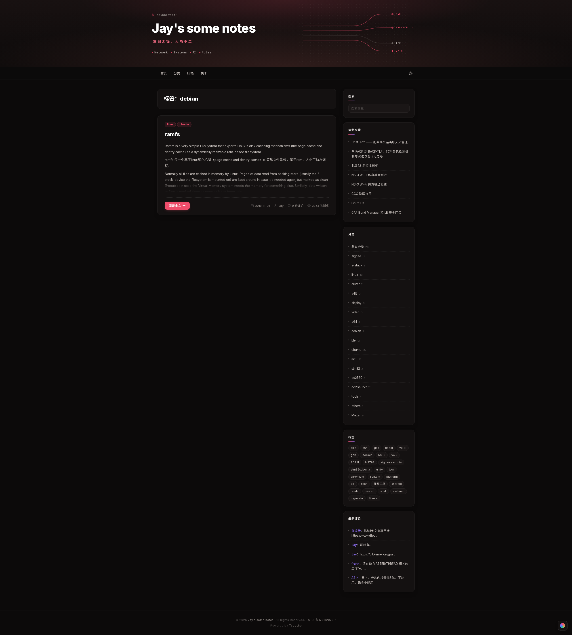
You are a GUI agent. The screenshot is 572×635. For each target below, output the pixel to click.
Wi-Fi (402, 447)
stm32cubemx (360, 469)
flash (364, 483)
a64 (355, 321)
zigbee (358, 256)
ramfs (172, 134)
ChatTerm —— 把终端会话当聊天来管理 (379, 142)
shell (383, 491)
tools (356, 396)
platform (392, 476)
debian (357, 331)
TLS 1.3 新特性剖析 (364, 165)
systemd (398, 491)
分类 (177, 73)
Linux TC (357, 203)
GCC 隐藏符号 (361, 194)
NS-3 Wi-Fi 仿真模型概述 (369, 184)
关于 (204, 73)
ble (355, 340)
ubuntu (184, 124)
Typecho (295, 625)
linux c (373, 498)
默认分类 (360, 247)
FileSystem (208, 146)
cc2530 (358, 378)
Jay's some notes (204, 28)
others (357, 406)
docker (367, 455)
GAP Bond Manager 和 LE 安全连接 (376, 212)
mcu (356, 359)
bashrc (369, 491)
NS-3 (381, 455)
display (358, 303)
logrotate (357, 498)
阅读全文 (175, 205)
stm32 (357, 368)
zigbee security (391, 462)
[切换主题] (411, 73)
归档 (190, 73)
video (357, 312)
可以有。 (366, 545)
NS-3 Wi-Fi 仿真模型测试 (369, 175)
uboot (389, 447)
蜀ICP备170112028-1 (322, 620)
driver (357, 284)
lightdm (375, 476)
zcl (353, 483)
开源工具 (379, 483)
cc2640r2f (361, 387)
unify (379, 469)
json (392, 469)
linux (170, 124)
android (396, 483)
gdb (353, 455)
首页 (163, 73)
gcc (376, 447)
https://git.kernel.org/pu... (377, 554)
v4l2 (356, 293)
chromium (357, 476)
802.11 (355, 462)
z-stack (358, 265)
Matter (357, 415)
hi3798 (369, 462)
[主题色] (563, 626)
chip (353, 447)
